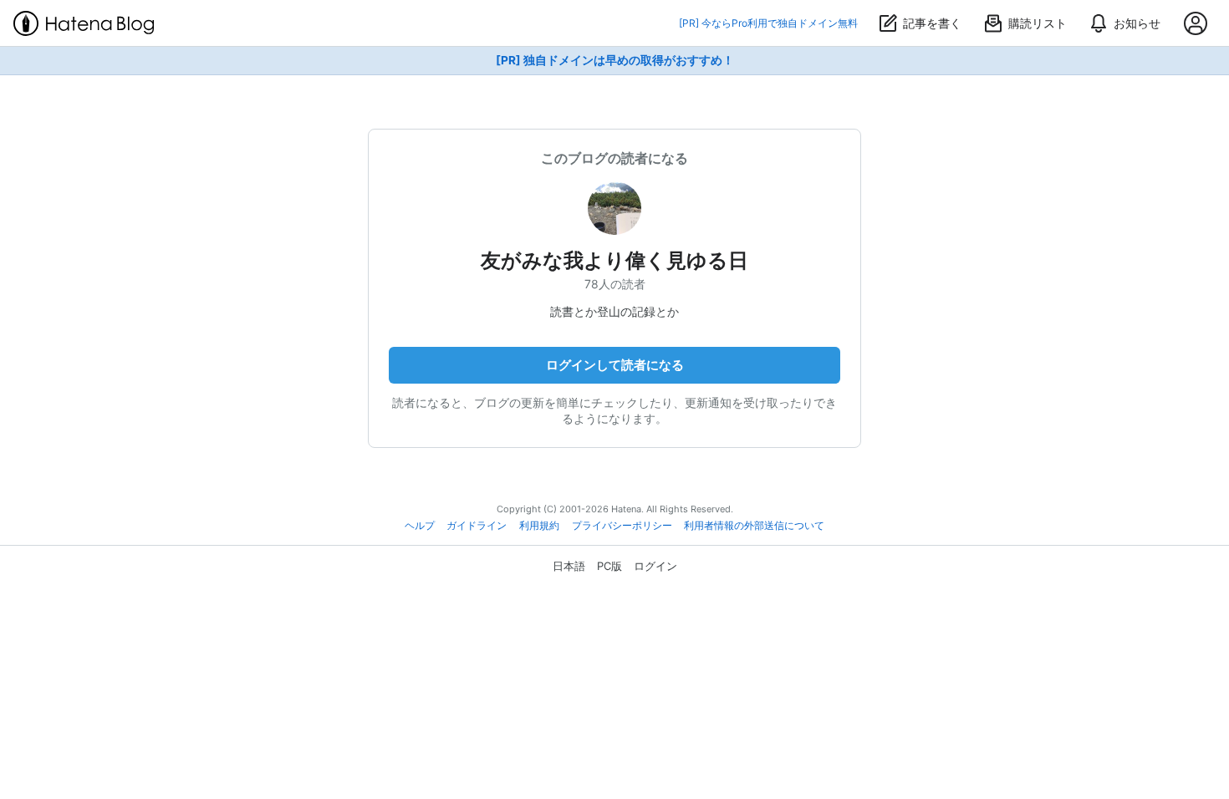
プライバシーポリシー (622, 526)
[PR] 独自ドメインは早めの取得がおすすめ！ (615, 60)
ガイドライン (476, 526)
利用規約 (539, 526)
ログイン (655, 566)
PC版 (609, 566)
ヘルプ (420, 526)
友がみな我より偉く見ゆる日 (614, 260)
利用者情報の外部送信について (754, 526)
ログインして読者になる (615, 365)
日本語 (569, 566)
